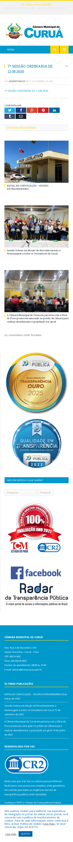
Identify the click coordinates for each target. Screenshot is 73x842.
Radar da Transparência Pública (44, 802)
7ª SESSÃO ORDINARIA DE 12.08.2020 (26, 90)
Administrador (17, 81)
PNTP (19, 802)
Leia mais (48, 823)
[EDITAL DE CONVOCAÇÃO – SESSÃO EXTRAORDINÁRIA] (36, 162)
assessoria (29, 785)
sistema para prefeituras (48, 781)
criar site (26, 781)
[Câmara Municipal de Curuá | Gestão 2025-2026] (36, 30)
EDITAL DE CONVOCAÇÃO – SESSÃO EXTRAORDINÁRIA (27, 187)
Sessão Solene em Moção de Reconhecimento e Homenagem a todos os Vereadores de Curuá (37, 8)
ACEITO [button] (25, 833)
